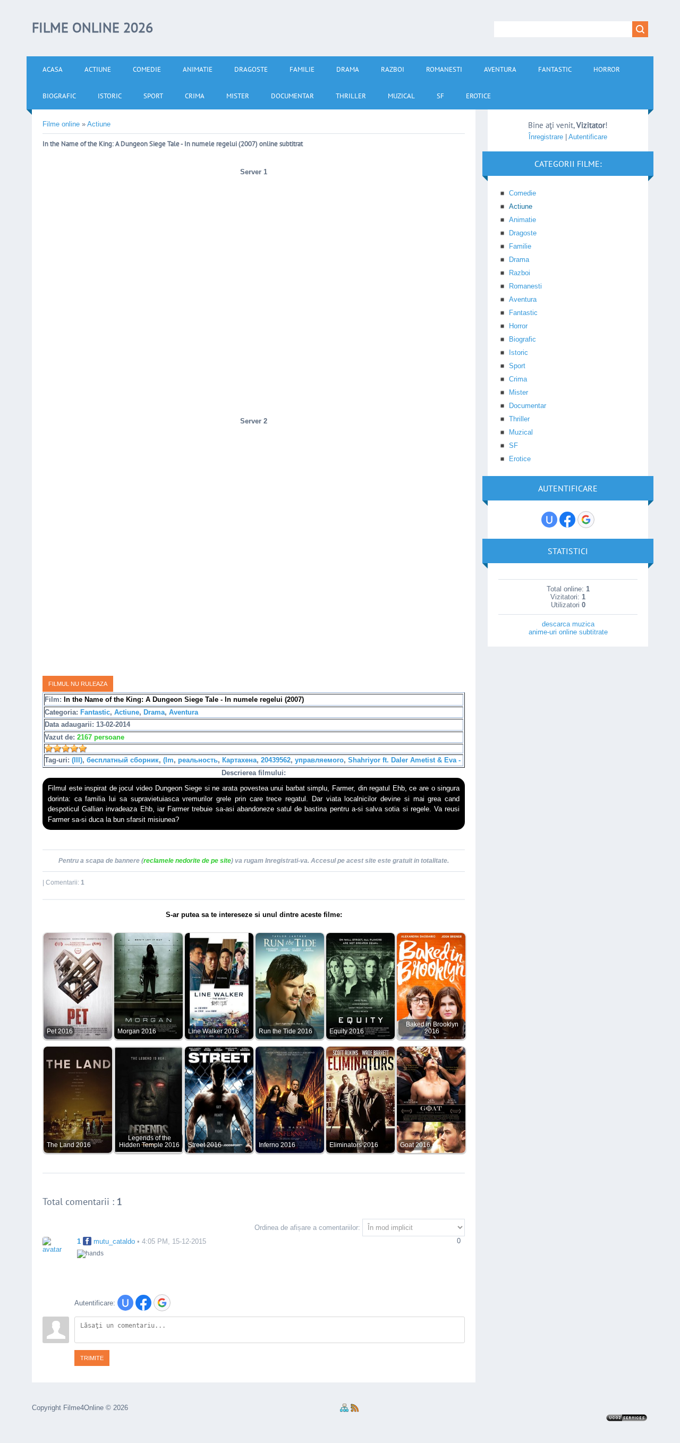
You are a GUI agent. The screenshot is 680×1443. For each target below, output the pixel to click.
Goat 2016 (415, 1144)
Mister (518, 392)
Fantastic (95, 712)
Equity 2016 (346, 1031)
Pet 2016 (60, 1031)
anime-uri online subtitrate (568, 632)
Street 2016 (205, 1144)
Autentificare (587, 137)
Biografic (522, 339)
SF (513, 445)
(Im (168, 760)
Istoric (518, 352)
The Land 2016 (69, 1144)
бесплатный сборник (123, 760)
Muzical (521, 432)
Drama (154, 712)
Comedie (522, 193)
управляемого (319, 760)
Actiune (126, 712)
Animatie (522, 220)
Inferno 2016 (277, 1144)
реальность (198, 760)
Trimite (92, 1358)
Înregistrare (546, 137)
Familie (520, 246)
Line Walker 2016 (213, 1031)
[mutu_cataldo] (55, 1245)
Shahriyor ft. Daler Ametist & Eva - (404, 760)
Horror (518, 326)
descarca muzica (568, 624)
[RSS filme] (355, 1410)
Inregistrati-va (286, 860)
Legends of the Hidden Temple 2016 (149, 1141)
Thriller (519, 419)
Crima (518, 379)
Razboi (519, 273)
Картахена (239, 760)
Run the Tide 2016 (285, 1031)
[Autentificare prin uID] (125, 1303)
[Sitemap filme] (344, 1410)
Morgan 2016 (136, 1031)
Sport (517, 366)
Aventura (183, 712)
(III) (77, 760)
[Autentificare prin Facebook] (143, 1303)
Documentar (527, 406)
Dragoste (523, 233)
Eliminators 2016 (353, 1144)
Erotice (520, 459)
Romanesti (525, 286)
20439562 (276, 760)
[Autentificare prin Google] (162, 1302)
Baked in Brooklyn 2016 (432, 1027)
